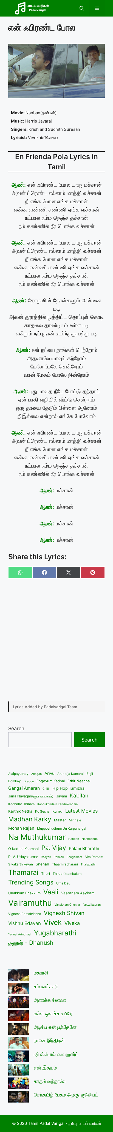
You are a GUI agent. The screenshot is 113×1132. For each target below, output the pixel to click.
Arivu (49, 773)
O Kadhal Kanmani (23, 848)
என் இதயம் (45, 1068)
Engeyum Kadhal (50, 781)
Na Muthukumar (37, 837)
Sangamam (74, 857)
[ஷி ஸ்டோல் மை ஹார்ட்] (18, 1057)
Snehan (42, 864)
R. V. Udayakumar (23, 856)
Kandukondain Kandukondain (57, 804)
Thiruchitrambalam (67, 874)
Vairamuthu (30, 903)
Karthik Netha (20, 811)
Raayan (46, 857)
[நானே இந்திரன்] (18, 1043)
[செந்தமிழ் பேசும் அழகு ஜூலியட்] (18, 1097)
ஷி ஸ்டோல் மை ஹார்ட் (56, 1054)
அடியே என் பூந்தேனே (55, 1027)
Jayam (61, 796)
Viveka (72, 923)
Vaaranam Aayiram (78, 893)
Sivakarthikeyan (20, 864)
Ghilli (46, 789)
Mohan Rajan (21, 828)
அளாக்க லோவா (50, 1000)
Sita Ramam (94, 857)
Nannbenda (90, 839)
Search (16, 728)
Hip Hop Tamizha (68, 788)
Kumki (57, 811)
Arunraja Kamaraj (70, 774)
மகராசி (41, 973)
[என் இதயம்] (18, 1070)
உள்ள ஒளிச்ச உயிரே (53, 1013)
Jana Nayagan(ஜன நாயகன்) (30, 796)
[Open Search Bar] (81, 8)
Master (60, 820)
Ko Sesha (42, 811)
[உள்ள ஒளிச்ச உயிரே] (18, 1016)
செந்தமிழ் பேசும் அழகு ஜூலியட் (66, 1095)
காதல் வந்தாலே (50, 1081)
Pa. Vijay (53, 847)
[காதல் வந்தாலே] (18, 1084)
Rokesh (59, 857)
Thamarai (23, 872)
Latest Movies (81, 811)
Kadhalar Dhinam (21, 804)
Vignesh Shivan (64, 913)
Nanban (73, 839)
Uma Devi (63, 883)
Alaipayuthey (18, 774)
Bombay (14, 781)
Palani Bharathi (84, 848)
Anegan (36, 774)
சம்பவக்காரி (46, 986)
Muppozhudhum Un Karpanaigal (61, 828)
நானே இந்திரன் (49, 1040)
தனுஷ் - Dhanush (30, 942)
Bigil (89, 774)
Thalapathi (88, 864)
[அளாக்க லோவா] (18, 1003)
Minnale (75, 820)
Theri (45, 873)
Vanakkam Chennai (68, 904)
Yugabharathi (55, 933)
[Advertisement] (56, 640)
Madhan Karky (29, 819)
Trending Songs (30, 882)
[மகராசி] (18, 975)
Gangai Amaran (24, 788)
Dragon (29, 781)
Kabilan (79, 795)
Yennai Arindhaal (19, 934)
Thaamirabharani (65, 864)
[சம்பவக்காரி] (18, 989)
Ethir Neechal (79, 781)
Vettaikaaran (92, 904)
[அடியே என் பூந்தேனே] (18, 1030)
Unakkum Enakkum (24, 893)
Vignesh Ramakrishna (24, 914)
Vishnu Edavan (24, 923)
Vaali (50, 892)
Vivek (53, 922)
